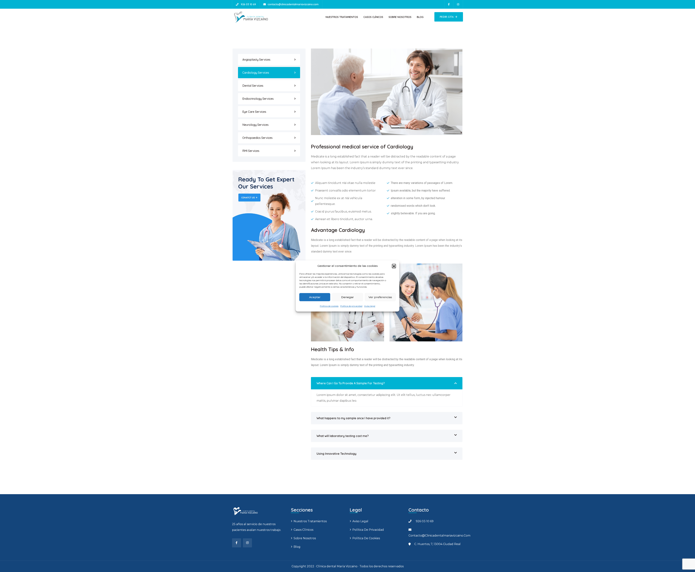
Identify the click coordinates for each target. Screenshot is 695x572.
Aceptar (315, 297)
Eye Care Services (254, 111)
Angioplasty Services (256, 59)
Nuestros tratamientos (342, 17)
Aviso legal (369, 306)
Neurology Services (255, 125)
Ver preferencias (380, 297)
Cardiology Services (255, 72)
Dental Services (252, 85)
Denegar (347, 297)
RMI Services (250, 151)
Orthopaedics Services (257, 138)
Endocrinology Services (258, 98)
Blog (420, 17)
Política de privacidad (351, 306)
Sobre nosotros (400, 17)
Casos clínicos (373, 17)
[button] (394, 266)
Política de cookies (329, 306)
